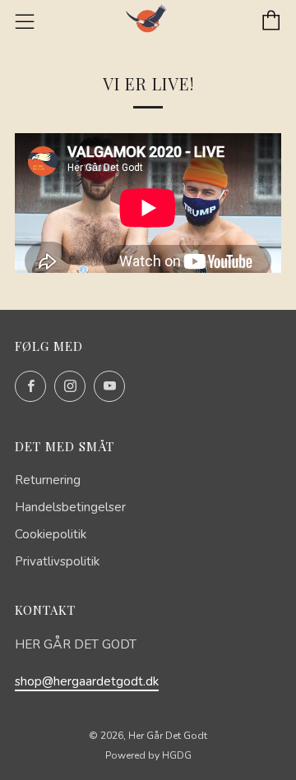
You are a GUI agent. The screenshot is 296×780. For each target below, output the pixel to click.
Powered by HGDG (148, 755)
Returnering (48, 480)
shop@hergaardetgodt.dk (87, 681)
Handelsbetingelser (70, 507)
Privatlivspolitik (57, 561)
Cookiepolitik (50, 534)
